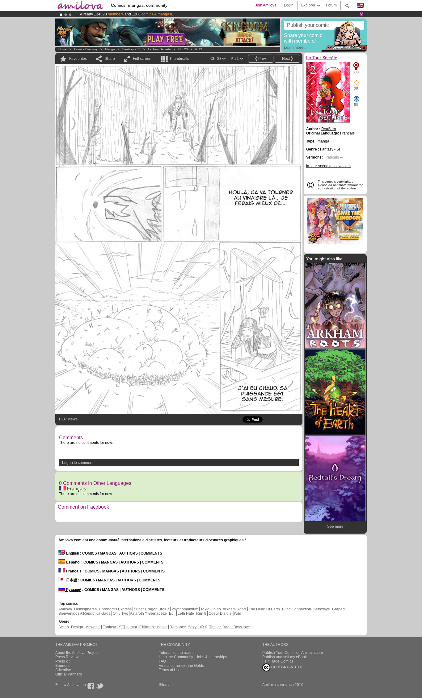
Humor (131, 627)
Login (288, 5)
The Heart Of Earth (264, 609)
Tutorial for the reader (177, 653)
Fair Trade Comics (277, 661)
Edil (172, 613)
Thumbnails (179, 58)
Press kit (62, 661)
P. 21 (199, 49)
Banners (62, 665)
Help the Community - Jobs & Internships (193, 657)
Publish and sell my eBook (284, 657)
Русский (73, 590)
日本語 (71, 580)
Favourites (78, 58)
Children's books (153, 627)
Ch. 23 (183, 49)
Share (110, 58)
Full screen (142, 58)
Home (62, 49)
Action (63, 627)
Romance (178, 627)
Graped (338, 609)
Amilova (65, 609)
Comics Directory (86, 49)
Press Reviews (67, 657)
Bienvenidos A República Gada (84, 613)
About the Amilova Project (76, 653)
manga (110, 49)
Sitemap (166, 685)
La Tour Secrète (159, 49)
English (72, 553)
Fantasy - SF (131, 49)
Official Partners (68, 674)
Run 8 (201, 613)
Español (72, 562)
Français (76, 488)
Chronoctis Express (115, 609)
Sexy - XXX (197, 627)
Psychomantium (184, 609)
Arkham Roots (235, 609)
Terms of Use (170, 670)
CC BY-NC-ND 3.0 (286, 667)
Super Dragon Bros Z (151, 609)
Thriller (215, 627)
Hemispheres (85, 609)
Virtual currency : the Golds (181, 665)
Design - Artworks (85, 627)
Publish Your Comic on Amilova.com (292, 653)
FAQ (162, 661)
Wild (237, 613)
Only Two (120, 613)
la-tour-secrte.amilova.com (328, 166)
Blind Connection (296, 609)
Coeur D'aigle (221, 613)
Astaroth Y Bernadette (148, 613)
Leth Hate (186, 613)
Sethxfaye (321, 609)
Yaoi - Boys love (236, 627)
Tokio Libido (210, 609)
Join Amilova (265, 5)
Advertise (63, 670)
